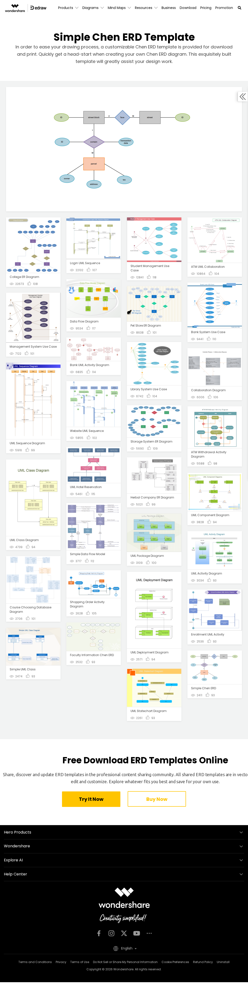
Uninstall (223, 962)
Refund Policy (203, 962)
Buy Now (156, 799)
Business (169, 7)
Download (188, 7)
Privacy (61, 962)
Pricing (205, 7)
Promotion (224, 7)
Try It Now (91, 799)
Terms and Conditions (35, 962)
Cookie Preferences (175, 962)
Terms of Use (79, 962)
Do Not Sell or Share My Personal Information (125, 962)
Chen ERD (157, 54)
